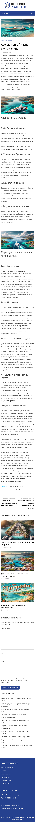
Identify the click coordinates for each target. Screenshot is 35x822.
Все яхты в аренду (7, 768)
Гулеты (3, 771)
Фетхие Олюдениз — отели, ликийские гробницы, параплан (14, 575)
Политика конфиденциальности (12, 809)
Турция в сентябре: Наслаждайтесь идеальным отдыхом (13, 606)
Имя (3, 653)
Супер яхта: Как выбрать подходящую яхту (15, 737)
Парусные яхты (6, 780)
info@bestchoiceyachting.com (12, 795)
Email (3, 661)
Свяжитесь (4, 486)
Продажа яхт (5, 783)
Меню (6, 13)
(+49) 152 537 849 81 (9, 798)
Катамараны (5, 777)
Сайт (2, 669)
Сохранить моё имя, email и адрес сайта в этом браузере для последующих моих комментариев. (16, 680)
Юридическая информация (10, 805)
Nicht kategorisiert (7, 41)
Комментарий (6, 628)
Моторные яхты (6, 774)
